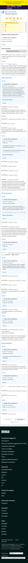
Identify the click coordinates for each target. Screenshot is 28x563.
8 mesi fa (15, 289)
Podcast (3, 534)
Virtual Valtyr (12, 226)
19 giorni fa (14, 64)
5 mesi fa (23, 253)
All (2, 485)
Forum (3, 457)
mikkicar (11, 289)
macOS (3, 475)
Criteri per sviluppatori (7, 451)
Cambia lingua (4, 553)
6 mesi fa (16, 276)
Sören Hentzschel (12, 14)
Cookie (16, 539)
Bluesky (3, 531)
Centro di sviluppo (6, 449)
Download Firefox (6, 469)
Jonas (10, 364)
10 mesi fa (23, 386)
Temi (14, 8)
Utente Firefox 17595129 (15, 253)
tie (9, 413)
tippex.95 (11, 179)
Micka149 (11, 276)
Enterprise (4, 503)
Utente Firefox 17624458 (15, 390)
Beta (2, 495)
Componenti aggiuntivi (8, 438)
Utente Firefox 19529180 (15, 386)
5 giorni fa (23, 54)
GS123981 (11, 170)
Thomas (11, 175)
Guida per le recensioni (8, 462)
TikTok (3, 529)
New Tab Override (10, 12)
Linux (3, 483)
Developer (4, 516)
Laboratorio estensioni (8, 446)
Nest (10, 128)
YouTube (4, 526)
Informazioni (5, 441)
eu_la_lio (11, 309)
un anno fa (13, 413)
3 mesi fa (14, 166)
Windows (4, 472)
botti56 (10, 106)
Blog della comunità (7, 454)
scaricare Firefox (16, 3)
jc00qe (10, 222)
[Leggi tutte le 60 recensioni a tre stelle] (14, 26)
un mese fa (15, 106)
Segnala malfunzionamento (9, 459)
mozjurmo (11, 161)
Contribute (4, 513)
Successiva (20, 419)
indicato (17, 544)
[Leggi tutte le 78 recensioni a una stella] (14, 30)
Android (3, 480)
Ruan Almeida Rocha (14, 329)
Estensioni (9, 8)
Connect (4, 510)
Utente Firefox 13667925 (15, 119)
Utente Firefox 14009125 (15, 54)
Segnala (3, 44)
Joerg (10, 285)
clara (10, 395)
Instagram (4, 523)
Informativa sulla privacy (7, 539)
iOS (2, 477)
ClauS (10, 166)
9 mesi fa (14, 364)
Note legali (4, 541)
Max (10, 64)
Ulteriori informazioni (6, 77)
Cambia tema (4, 556)
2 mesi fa (24, 119)
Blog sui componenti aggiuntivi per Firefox (13, 443)
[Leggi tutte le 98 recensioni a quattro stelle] (14, 24)
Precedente (8, 419)
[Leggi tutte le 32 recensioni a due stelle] (14, 28)
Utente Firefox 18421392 (15, 280)
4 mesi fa (15, 175)
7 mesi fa (23, 280)
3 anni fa (10, 39)
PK (9, 123)
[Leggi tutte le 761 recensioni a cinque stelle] (14, 22)
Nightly (3, 493)
